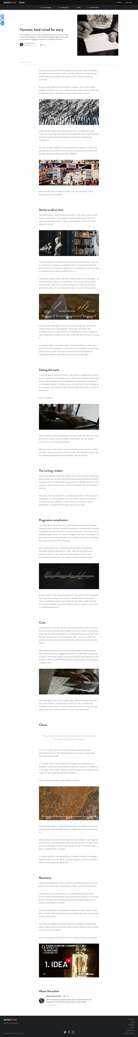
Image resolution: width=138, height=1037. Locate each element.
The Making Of (64, 7)
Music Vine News (94, 7)
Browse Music (129, 2)
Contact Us (131, 1019)
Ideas (79, 7)
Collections (131, 1025)
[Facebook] (2, 16)
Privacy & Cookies (129, 1033)
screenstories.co (51, 1005)
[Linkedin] (2, 23)
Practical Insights (46, 7)
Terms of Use (130, 1030)
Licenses (132, 1027)
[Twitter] (2, 20)
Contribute (119, 2)
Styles (132, 1022)
